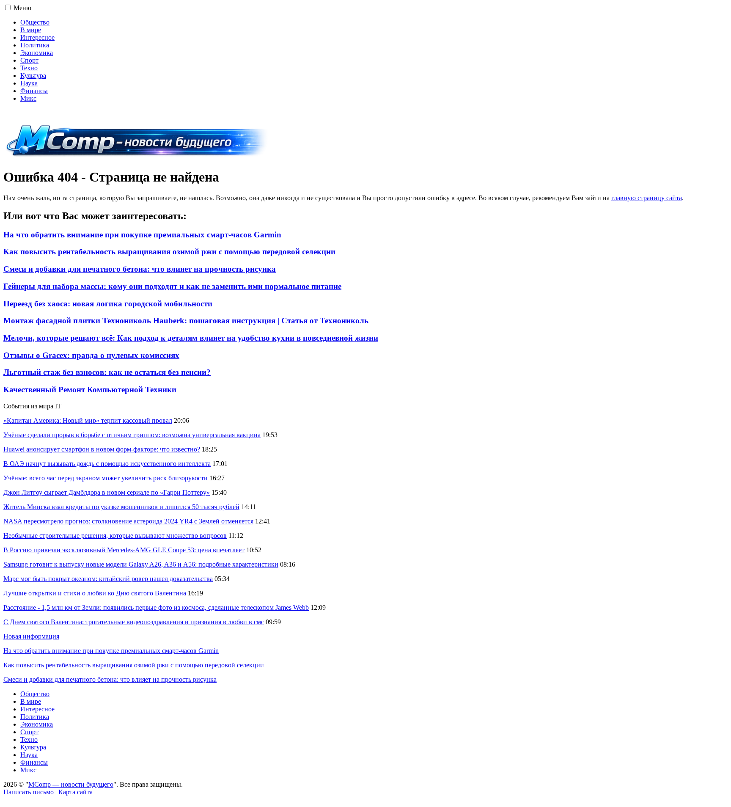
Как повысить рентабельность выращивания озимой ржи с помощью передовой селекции (169, 251)
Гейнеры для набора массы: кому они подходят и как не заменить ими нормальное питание (172, 286)
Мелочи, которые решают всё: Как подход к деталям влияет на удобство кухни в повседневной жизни (190, 337)
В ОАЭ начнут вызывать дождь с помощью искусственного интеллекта (107, 463)
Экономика (36, 52)
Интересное (37, 37)
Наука (29, 83)
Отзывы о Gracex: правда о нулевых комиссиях (91, 355)
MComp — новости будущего (70, 784)
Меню (22, 7)
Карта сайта (75, 792)
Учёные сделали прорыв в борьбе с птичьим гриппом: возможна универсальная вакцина (132, 434)
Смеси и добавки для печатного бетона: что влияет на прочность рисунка (139, 268)
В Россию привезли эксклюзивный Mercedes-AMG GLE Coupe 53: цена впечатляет (124, 550)
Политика (34, 45)
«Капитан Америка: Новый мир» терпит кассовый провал (87, 420)
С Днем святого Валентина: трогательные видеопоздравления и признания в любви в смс (133, 621)
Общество (34, 22)
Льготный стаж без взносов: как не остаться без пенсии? (107, 372)
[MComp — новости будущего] (137, 156)
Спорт (29, 60)
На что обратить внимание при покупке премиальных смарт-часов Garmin (142, 234)
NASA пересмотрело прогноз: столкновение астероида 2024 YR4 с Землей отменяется (128, 521)
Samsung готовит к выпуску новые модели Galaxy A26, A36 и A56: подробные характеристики (140, 564)
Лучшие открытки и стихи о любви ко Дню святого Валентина (94, 593)
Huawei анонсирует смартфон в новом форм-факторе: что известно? (101, 449)
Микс (28, 98)
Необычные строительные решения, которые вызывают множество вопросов (115, 535)
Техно (29, 68)
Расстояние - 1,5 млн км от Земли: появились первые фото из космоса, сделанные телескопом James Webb (156, 607)
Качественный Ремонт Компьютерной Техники (89, 389)
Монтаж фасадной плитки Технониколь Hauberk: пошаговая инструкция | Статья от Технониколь (185, 320)
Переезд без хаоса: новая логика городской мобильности (107, 303)
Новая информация (31, 636)
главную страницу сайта (646, 197)
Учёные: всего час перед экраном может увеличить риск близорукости (105, 478)
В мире (30, 29)
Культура (33, 75)
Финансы (34, 90)
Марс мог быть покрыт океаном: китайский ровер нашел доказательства (108, 578)
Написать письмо (28, 792)
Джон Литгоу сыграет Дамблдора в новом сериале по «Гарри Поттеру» (106, 492)
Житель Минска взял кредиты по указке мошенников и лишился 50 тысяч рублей (121, 506)
